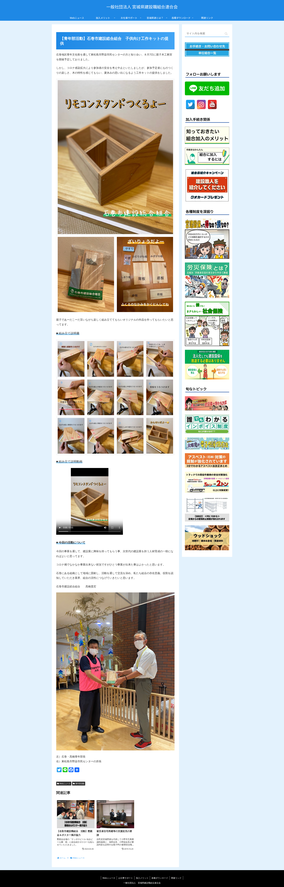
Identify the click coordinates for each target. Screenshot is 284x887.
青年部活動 (79, 783)
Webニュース (65, 783)
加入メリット (142, 877)
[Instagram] (201, 104)
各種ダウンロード (159, 877)
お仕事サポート (125, 877)
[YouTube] (212, 104)
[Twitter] (190, 104)
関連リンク (176, 877)
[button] (226, 34)
